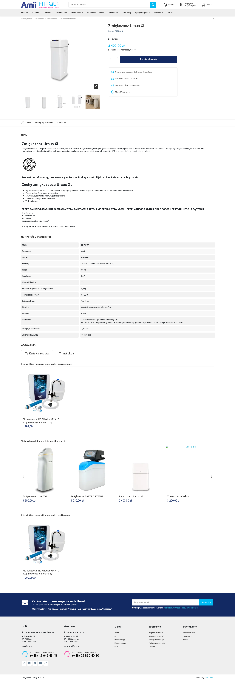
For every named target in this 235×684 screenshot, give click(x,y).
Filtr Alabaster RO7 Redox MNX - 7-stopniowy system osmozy (41, 421)
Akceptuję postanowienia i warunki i (166, 608)
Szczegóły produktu (44, 122)
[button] (23, 477)
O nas (117, 632)
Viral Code (209, 677)
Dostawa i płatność (156, 636)
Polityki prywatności (172, 607)
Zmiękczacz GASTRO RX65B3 (87, 496)
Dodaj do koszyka (148, 59)
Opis (29, 122)
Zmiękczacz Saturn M (131, 496)
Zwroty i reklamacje (156, 639)
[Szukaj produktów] (153, 5)
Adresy (185, 639)
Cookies (152, 646)
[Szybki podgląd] (67, 372)
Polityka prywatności (157, 643)
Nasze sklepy (120, 639)
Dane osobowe (189, 632)
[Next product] (213, 18)
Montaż (117, 636)
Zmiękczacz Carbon (178, 496)
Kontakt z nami (120, 643)
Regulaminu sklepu (190, 607)
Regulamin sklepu (156, 632)
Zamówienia (187, 636)
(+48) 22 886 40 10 (85, 655)
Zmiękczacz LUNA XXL (34, 496)
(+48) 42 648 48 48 (43, 655)
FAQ (116, 646)
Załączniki (61, 122)
